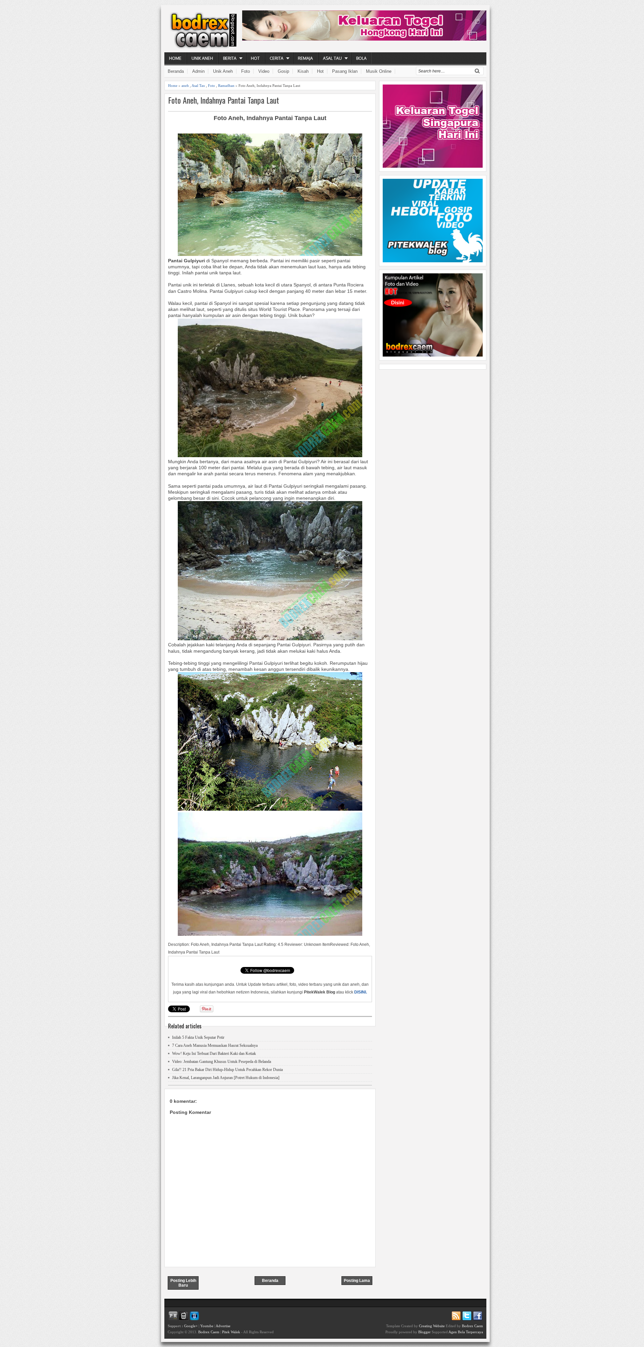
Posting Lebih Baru (183, 1283)
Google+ (191, 1326)
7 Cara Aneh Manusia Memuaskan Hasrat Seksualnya (215, 1045)
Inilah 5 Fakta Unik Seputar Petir (198, 1037)
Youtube (206, 1326)
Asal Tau (332, 58)
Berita (229, 58)
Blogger (424, 1332)
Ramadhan (226, 86)
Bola (361, 58)
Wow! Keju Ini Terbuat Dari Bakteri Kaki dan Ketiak (214, 1053)
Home (175, 58)
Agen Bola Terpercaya (465, 1332)
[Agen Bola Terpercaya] (433, 355)
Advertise (223, 1326)
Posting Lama (357, 1280)
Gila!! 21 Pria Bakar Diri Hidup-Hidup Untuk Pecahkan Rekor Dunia (227, 1069)
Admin (198, 71)
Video (263, 71)
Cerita (276, 58)
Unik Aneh (202, 58)
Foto (245, 71)
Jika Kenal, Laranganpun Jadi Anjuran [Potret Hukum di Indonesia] (225, 1077)
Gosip (283, 71)
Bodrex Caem (208, 1332)
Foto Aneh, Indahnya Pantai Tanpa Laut (223, 100)
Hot (255, 58)
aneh (185, 86)
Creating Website (432, 1326)
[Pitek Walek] (433, 260)
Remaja (305, 58)
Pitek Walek (231, 1332)
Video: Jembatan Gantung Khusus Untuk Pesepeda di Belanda (221, 1061)
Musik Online (378, 71)
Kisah (303, 71)
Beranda (176, 71)
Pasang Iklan (345, 71)
